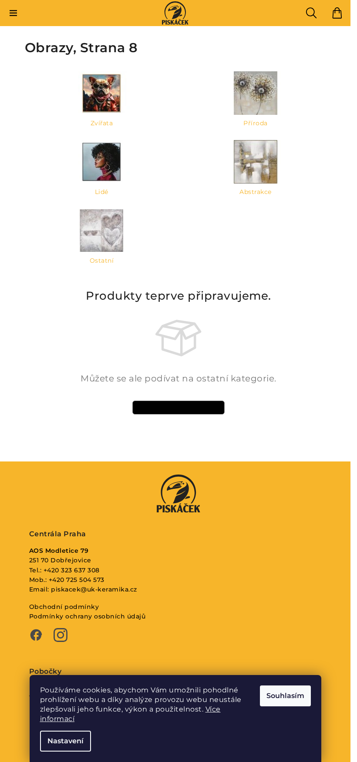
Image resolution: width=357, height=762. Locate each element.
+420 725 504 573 (76, 580)
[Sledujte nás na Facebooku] (36, 636)
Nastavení (65, 741)
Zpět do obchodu (178, 407)
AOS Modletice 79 (59, 551)
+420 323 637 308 (72, 570)
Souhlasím (285, 696)
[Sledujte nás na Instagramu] (60, 636)
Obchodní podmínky (64, 607)
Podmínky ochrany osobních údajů (87, 616)
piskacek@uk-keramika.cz (94, 589)
